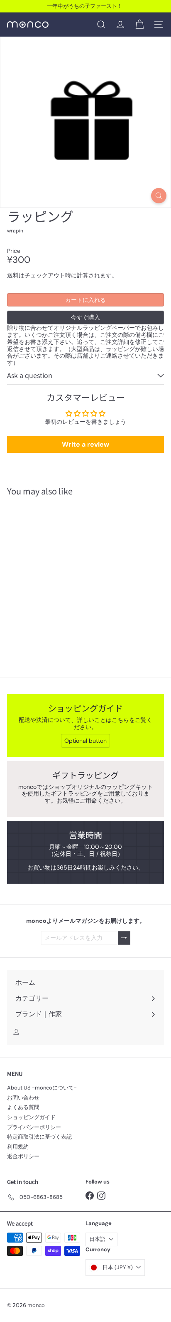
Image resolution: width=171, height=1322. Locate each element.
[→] (124, 938)
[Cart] (139, 24)
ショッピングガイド (31, 1117)
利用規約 (18, 1146)
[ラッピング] (59, 573)
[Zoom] (158, 195)
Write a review (85, 444)
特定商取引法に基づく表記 (39, 1136)
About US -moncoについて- (42, 1087)
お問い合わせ (23, 1097)
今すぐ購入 (85, 317)
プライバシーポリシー (34, 1127)
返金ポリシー (23, 1156)
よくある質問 (23, 1107)
